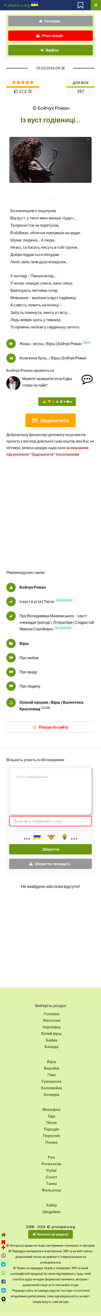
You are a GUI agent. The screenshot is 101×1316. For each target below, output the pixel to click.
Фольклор (51, 1190)
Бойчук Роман (32, 587)
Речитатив (51, 1164)
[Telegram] (3, 1264)
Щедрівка (51, 1211)
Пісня (51, 1122)
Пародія (51, 1129)
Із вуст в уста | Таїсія (36, 601)
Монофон (52, 1109)
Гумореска (51, 1081)
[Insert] (37, 837)
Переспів (51, 1135)
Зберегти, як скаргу (52, 863)
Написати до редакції (53, 1234)
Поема (51, 1142)
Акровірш (52, 1027)
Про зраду (28, 671)
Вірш (24, 643)
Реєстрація (52, 35)
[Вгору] (3, 1299)
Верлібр (51, 1068)
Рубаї (51, 1170)
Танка (51, 1183)
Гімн (51, 1074)
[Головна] (3, 1234)
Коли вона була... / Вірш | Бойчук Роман (52, 358)
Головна (52, 21)
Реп (51, 1157)
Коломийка (51, 1088)
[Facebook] (3, 1281)
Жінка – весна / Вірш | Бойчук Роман (50, 343)
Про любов (29, 657)
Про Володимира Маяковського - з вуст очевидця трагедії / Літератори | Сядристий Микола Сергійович (56, 622)
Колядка (51, 1094)
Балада (51, 1046)
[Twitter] (3, 1290)
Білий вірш (51, 1033)
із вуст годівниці (61, 297)
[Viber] (3, 1255)
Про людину (29, 686)
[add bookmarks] (3, 1244)
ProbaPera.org (17, 5)
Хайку (51, 1205)
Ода (51, 1116)
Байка (51, 1040)
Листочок (51, 1020)
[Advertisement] (50, 518)
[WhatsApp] (3, 1273)
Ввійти (52, 50)
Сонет (51, 1177)
